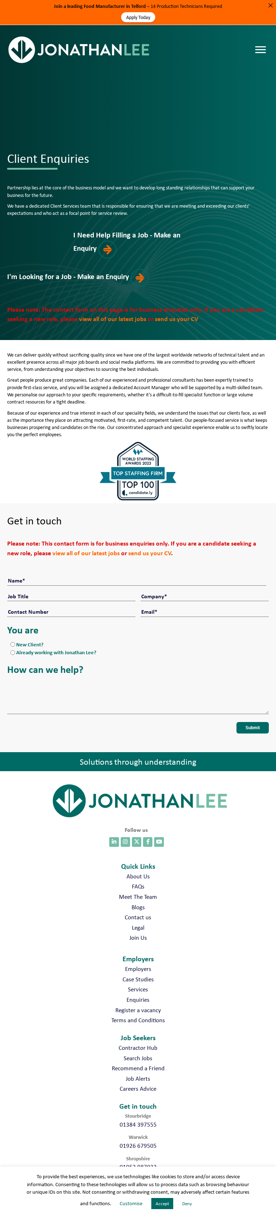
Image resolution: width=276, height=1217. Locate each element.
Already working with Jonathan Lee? (56, 652)
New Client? (29, 644)
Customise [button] (131, 1203)
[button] (138, 244)
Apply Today (138, 17)
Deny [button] (187, 1204)
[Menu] (262, 43)
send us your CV (176, 318)
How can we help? (45, 669)
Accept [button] (162, 1204)
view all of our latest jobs (112, 318)
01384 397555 (138, 1124)
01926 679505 (138, 1146)
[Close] (270, 5)
